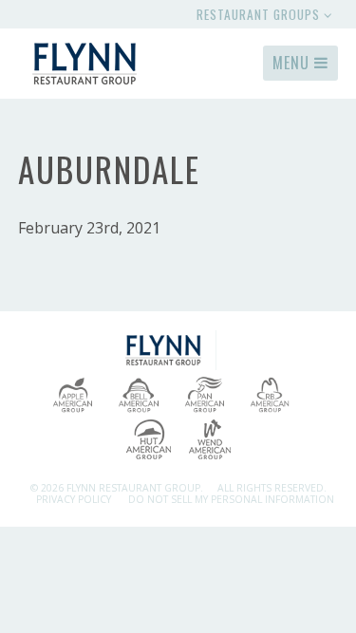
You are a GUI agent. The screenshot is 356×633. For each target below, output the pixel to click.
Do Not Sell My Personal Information (231, 499)
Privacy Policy (73, 499)
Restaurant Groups (260, 14)
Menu (293, 62)
